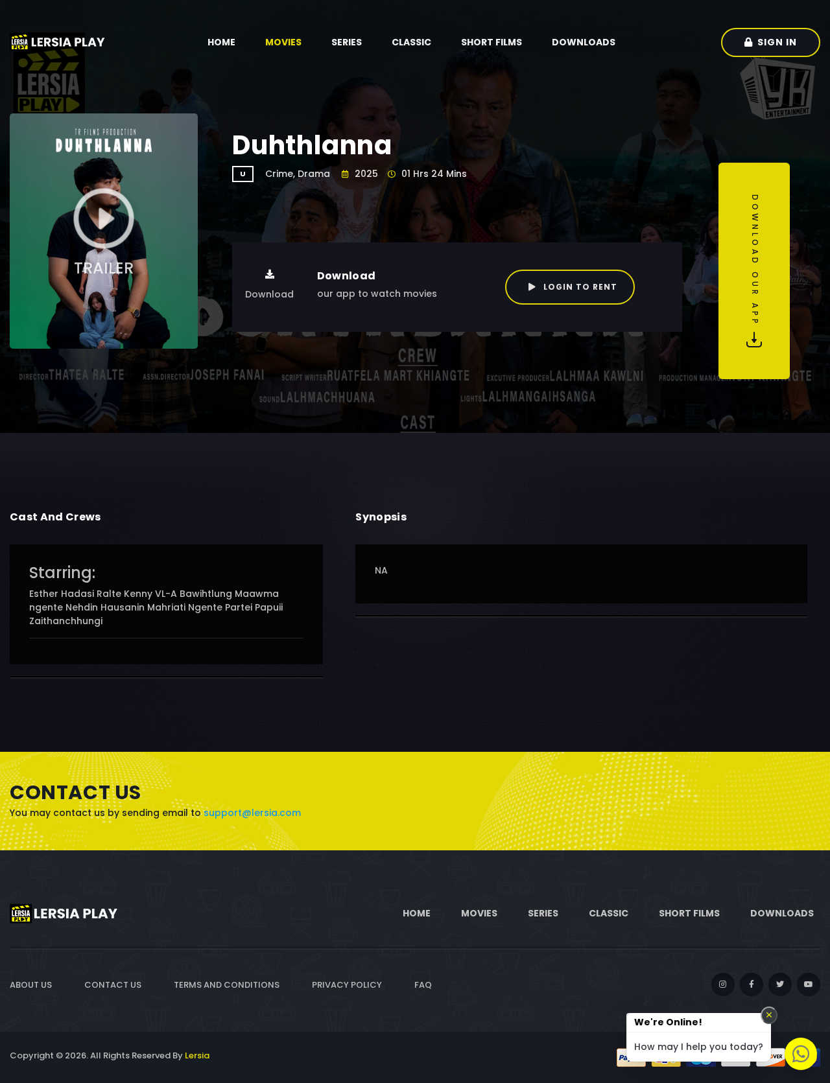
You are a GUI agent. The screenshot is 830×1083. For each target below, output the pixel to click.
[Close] (769, 1015)
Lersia (197, 1055)
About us (31, 985)
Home (221, 42)
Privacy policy (347, 985)
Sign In (777, 42)
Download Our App (755, 263)
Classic (411, 42)
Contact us (112, 985)
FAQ (423, 985)
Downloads (583, 42)
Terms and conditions (226, 985)
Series (346, 42)
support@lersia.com (252, 812)
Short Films (491, 42)
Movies (283, 42)
